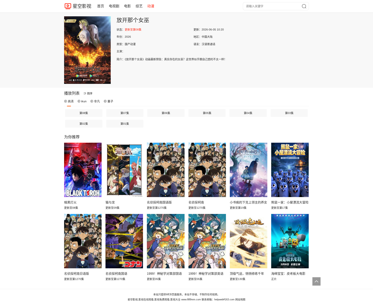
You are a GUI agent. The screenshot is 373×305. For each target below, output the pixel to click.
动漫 (150, 6)
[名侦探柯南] (207, 170)
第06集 (166, 113)
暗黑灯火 (70, 202)
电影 (127, 6)
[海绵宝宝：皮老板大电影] (290, 241)
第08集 (83, 113)
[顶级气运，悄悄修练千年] (248, 241)
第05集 (207, 113)
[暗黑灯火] (83, 170)
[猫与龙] (124, 170)
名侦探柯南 (196, 202)
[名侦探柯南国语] (124, 241)
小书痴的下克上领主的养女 (248, 202)
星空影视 (82, 6)
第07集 (124, 113)
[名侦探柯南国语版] (165, 170)
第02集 (83, 123)
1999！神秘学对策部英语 (205, 273)
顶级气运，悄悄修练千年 (247, 273)
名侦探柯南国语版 (159, 202)
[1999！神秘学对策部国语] (165, 241)
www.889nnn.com (191, 299)
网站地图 (240, 299)
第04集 (248, 113)
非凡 (97, 101)
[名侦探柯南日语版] (83, 241)
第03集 (289, 113)
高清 (71, 101)
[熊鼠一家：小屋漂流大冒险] (290, 170)
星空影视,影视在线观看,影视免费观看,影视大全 (154, 299)
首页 (100, 6)
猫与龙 (110, 202)
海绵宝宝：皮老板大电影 (288, 273)
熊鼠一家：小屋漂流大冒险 (290, 202)
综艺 (139, 6)
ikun (83, 101)
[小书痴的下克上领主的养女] (248, 170)
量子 (110, 101)
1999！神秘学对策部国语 (164, 273)
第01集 (124, 123)
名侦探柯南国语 (116, 273)
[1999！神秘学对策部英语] (207, 241)
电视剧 (114, 6)
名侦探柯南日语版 (76, 273)
